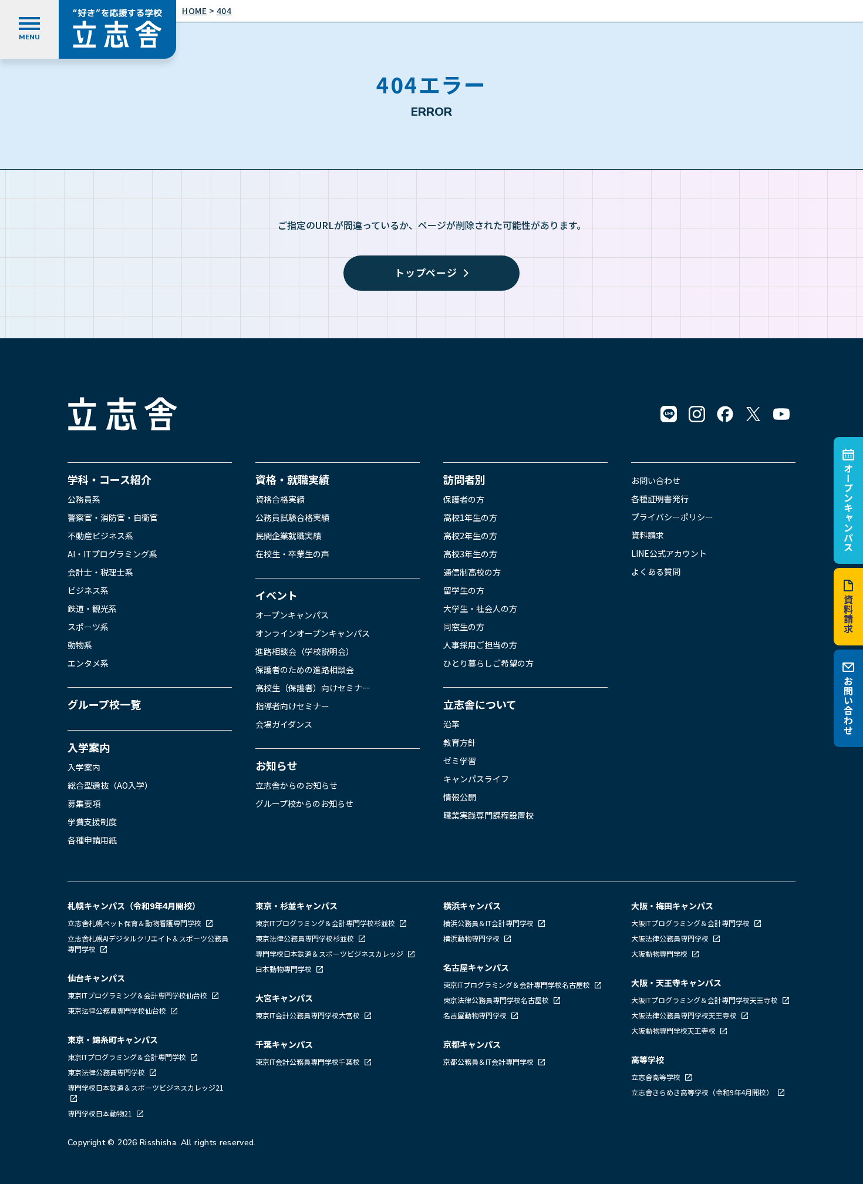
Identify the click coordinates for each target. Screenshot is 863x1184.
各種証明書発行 (660, 498)
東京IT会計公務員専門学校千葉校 (308, 1062)
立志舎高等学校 (655, 1077)
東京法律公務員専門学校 (107, 1072)
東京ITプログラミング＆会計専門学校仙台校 (138, 995)
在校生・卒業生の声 (292, 554)
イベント (276, 595)
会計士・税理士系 (100, 572)
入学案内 (89, 747)
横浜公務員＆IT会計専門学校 (489, 923)
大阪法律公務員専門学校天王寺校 (685, 1015)
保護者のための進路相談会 (304, 669)
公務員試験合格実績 (292, 517)
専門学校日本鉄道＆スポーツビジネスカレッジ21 (146, 1087)
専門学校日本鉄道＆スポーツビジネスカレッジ (330, 953)
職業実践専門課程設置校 (488, 815)
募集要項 (84, 803)
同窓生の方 (463, 627)
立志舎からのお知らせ (296, 785)
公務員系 (84, 499)
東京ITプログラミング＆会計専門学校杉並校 (326, 923)
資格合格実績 (280, 499)
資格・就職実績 (292, 479)
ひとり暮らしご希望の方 (488, 663)
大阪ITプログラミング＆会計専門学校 (691, 923)
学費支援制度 (92, 822)
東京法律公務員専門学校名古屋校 (497, 1000)
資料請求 (848, 614)
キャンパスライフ (476, 779)
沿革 (451, 724)
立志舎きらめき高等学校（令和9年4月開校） (702, 1092)
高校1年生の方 (470, 517)
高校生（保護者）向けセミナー (312, 688)
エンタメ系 (88, 663)
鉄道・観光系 (92, 608)
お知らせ (276, 765)
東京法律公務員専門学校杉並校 (305, 938)
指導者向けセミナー (292, 706)
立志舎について (480, 704)
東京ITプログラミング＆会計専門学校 (128, 1057)
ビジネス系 (88, 590)
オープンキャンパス (848, 507)
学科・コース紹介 (109, 479)
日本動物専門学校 (284, 969)
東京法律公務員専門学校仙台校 (118, 1010)
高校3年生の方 (470, 554)
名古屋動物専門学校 (475, 1015)
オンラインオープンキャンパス (312, 633)
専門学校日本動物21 (101, 1113)
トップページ (426, 272)
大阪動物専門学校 (660, 953)
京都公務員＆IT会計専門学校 (489, 1062)
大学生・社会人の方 (480, 608)
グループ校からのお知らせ (304, 803)
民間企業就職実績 (288, 535)
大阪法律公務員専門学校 (670, 938)
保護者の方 (463, 499)
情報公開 (459, 797)
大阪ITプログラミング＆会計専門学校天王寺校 (705, 1000)
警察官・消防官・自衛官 (113, 517)
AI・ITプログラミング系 (112, 554)
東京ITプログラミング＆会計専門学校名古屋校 (517, 985)
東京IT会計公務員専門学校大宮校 (308, 1015)
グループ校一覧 (104, 704)
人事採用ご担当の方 (480, 645)
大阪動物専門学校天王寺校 (674, 1030)
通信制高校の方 (472, 572)
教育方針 (459, 742)
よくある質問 (655, 571)
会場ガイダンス (283, 724)
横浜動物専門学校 (472, 938)
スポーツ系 (88, 627)
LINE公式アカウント (669, 553)
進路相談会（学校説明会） (304, 651)
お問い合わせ (848, 705)
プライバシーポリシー (672, 517)
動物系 (80, 645)
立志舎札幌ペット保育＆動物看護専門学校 (135, 923)
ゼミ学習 (459, 760)
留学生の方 (463, 590)
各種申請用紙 (92, 840)
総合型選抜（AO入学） (110, 785)
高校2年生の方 (470, 535)
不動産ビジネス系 (100, 535)
